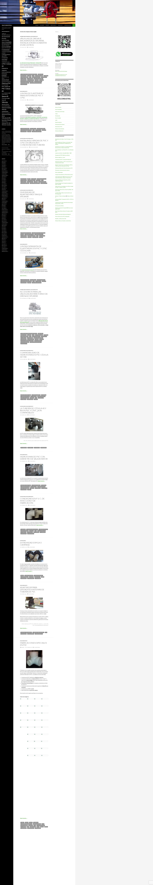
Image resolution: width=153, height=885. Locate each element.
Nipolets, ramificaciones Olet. (60, 218)
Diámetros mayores (31, 235)
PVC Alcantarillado (36, 77)
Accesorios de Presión (25, 128)
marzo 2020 (4, 208)
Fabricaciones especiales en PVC (33, 644)
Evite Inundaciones (39, 75)
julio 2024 (3, 178)
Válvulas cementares (25, 183)
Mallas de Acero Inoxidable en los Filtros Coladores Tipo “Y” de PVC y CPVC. (64, 187)
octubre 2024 (4, 173)
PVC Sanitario (30, 78)
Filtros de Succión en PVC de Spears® (62, 216)
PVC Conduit (36, 532)
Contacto (47, 25)
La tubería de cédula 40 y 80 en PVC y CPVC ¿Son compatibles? (33, 410)
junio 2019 (3, 215)
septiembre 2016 (4, 251)
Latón (56, 120)
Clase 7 (31, 822)
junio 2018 (3, 228)
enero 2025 (3, 169)
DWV (33, 75)
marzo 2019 (4, 219)
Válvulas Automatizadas (59, 128)
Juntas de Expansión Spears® (28, 269)
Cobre (56, 113)
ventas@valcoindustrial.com (60, 75)
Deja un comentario (34, 147)
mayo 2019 (3, 216)
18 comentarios (32, 505)
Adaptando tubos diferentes (26, 632)
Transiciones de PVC (38, 633)
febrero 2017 (4, 245)
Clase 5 (27, 822)
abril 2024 (3, 182)
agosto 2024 (4, 176)
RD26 (28, 826)
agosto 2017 (4, 238)
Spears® (29, 131)
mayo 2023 (3, 188)
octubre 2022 (4, 192)
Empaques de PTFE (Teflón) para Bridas (62, 155)
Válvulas (41, 339)
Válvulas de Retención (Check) (35, 342)
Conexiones (44, 485)
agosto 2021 (4, 198)
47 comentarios (37, 647)
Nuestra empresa (58, 122)
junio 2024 (3, 179)
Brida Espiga (40, 74)
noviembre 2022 (4, 191)
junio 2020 (3, 206)
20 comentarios (31, 414)
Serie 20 (42, 826)
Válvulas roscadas (6, 124)
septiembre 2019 (4, 212)
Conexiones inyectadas (29, 234)
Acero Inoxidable (58, 109)
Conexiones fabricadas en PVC (32, 529)
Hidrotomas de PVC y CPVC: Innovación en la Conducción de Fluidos (63, 162)
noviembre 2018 (4, 222)
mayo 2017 (3, 241)
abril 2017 (3, 242)
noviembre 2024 (4, 172)
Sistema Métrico (31, 339)
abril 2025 (3, 166)
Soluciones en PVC (34, 36)
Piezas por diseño (24, 825)
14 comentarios (32, 359)
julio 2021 (3, 199)
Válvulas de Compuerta (6, 112)
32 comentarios (33, 298)
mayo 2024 (3, 181)
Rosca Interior (23, 237)
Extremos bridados (24, 77)
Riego (38, 826)
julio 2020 (3, 205)
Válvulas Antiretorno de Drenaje (27, 81)
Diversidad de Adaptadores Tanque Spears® (31, 194)
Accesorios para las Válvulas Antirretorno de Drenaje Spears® (34, 293)
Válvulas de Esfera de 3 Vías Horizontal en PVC (64, 168)
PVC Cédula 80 (23, 78)
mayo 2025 (3, 165)
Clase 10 (22, 822)
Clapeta (29, 75)
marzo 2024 (4, 183)
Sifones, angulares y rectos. (60, 157)
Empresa (36, 25)
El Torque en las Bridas (59, 205)
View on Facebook (4, 144)
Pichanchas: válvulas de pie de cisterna (62, 170)
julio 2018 (3, 226)
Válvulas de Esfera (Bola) (34, 183)
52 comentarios (32, 461)
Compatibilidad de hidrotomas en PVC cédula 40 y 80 (34, 354)
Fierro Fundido (58, 118)
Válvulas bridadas (38, 81)
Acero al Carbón (58, 107)
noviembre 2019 (4, 211)
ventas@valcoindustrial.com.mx (61, 74)
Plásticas (38, 180)
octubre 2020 (4, 202)
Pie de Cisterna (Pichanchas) (6, 81)
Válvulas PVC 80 (24, 84)
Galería (22, 647)
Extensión (46, 75)
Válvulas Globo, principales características (63, 220)
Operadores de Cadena (5, 80)
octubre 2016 (4, 249)
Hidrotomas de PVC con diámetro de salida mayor (34, 457)
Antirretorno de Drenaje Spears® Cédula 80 (29, 74)
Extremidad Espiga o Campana (31, 543)
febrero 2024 (4, 185)
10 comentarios (32, 547)
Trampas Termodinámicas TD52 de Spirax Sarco (64, 174)
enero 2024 (3, 186)
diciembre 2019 (4, 209)
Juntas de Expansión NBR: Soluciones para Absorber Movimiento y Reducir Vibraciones (63, 177)
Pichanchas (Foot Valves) (59, 124)
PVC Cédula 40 (44, 77)
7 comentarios (31, 198)
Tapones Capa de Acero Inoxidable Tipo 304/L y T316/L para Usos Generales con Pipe (64, 165)
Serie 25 (46, 826)
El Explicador (23, 138)
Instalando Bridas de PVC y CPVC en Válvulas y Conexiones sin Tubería (34, 142)
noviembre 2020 (4, 201)
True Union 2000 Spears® (36, 131)
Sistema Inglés (23, 131)
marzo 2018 (4, 231)
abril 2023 (3, 189)
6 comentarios (33, 252)
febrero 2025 (4, 168)
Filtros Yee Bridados (59, 172)
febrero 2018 (4, 232)
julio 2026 (3, 162)
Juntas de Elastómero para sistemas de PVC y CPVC (31, 95)
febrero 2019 (4, 221)
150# (3, 33)
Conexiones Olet (4, 60)
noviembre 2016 (4, 248)
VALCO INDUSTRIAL (7, 25)
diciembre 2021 (4, 195)
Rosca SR (29, 237)
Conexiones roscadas (39, 234)
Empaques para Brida (29, 575)
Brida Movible (23, 75)
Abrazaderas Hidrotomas (25, 485)
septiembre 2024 (4, 175)
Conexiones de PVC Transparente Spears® (63, 159)
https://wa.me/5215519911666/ (61, 71)
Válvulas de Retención (59, 130)
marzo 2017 (4, 244)
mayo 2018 (3, 229)
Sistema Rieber (37, 578)
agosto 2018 (4, 225)
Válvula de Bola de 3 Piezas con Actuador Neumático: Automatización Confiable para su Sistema (63, 143)
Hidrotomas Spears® (25, 397)
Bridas (22, 234)
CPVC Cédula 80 (33, 128)
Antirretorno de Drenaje (25, 36)
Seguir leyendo (23, 70)
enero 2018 (3, 234)
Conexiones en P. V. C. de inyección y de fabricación (32, 500)
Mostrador (42, 25)
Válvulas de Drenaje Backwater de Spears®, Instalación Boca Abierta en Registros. (33, 41)
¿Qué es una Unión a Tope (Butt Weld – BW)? (63, 153)
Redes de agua (32, 826)
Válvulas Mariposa (4, 121)
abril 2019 (3, 218)
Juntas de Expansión (41, 128)
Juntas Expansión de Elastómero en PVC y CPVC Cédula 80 (33, 248)
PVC (30, 77)
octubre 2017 (4, 235)
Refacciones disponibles (38, 78)
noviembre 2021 (4, 196)
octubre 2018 (4, 224)
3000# (5, 33)
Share (9, 144)
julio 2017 (3, 239)
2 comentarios (31, 47)
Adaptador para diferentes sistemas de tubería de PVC (32, 589)
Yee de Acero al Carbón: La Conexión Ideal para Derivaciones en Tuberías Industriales (64, 147)
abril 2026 (3, 163)
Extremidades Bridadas (38, 575)
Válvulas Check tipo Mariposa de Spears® (63, 214)
